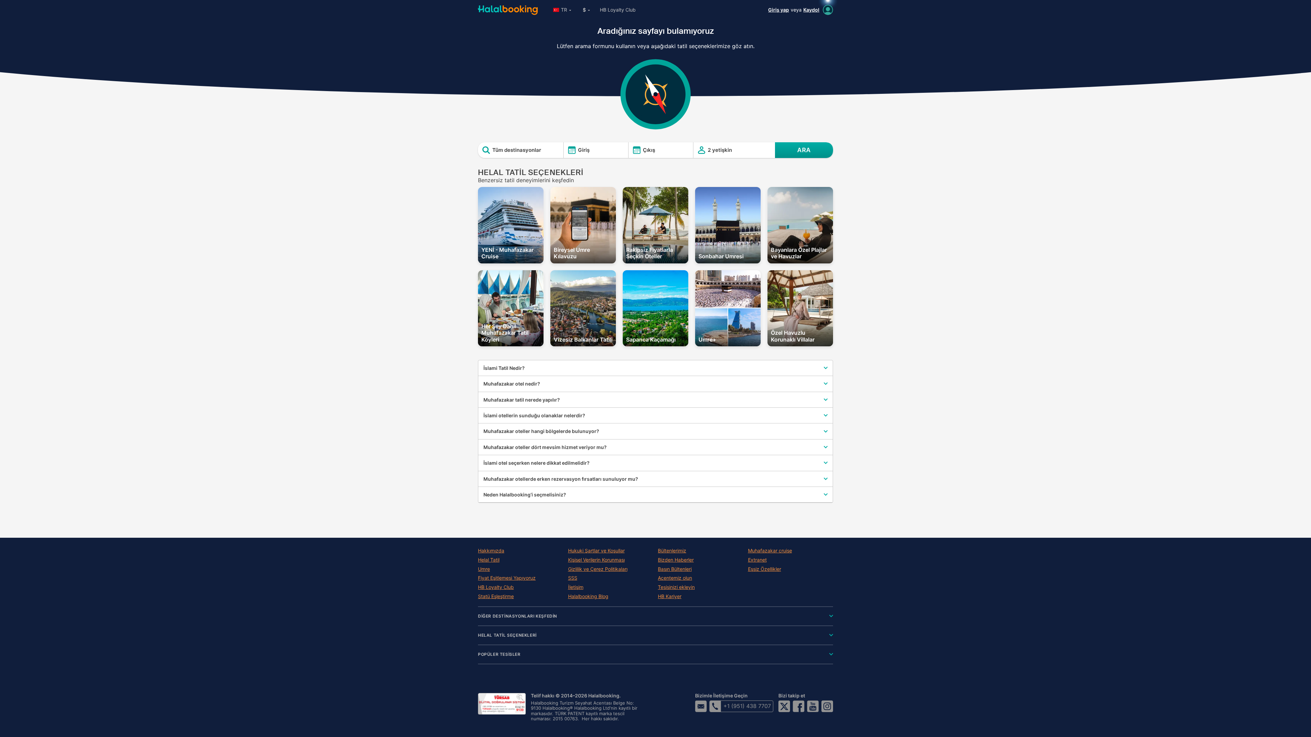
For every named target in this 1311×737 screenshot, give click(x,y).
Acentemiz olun (675, 578)
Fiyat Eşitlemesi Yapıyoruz (507, 578)
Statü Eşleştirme (496, 596)
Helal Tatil (488, 560)
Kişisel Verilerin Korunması (596, 560)
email (701, 706)
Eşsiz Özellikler (764, 569)
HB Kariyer (669, 596)
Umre (484, 569)
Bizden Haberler (676, 560)
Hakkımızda (491, 550)
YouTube (813, 706)
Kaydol (811, 10)
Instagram (827, 706)
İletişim (575, 587)
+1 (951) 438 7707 (747, 706)
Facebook (798, 706)
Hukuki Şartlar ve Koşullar (596, 550)
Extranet (757, 560)
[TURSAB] (502, 703)
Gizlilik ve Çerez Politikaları (598, 569)
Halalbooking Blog (588, 596)
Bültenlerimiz (672, 550)
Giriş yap (778, 10)
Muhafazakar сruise (770, 550)
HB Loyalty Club (618, 10)
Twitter (784, 706)
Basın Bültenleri (675, 569)
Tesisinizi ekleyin (676, 587)
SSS (572, 578)
